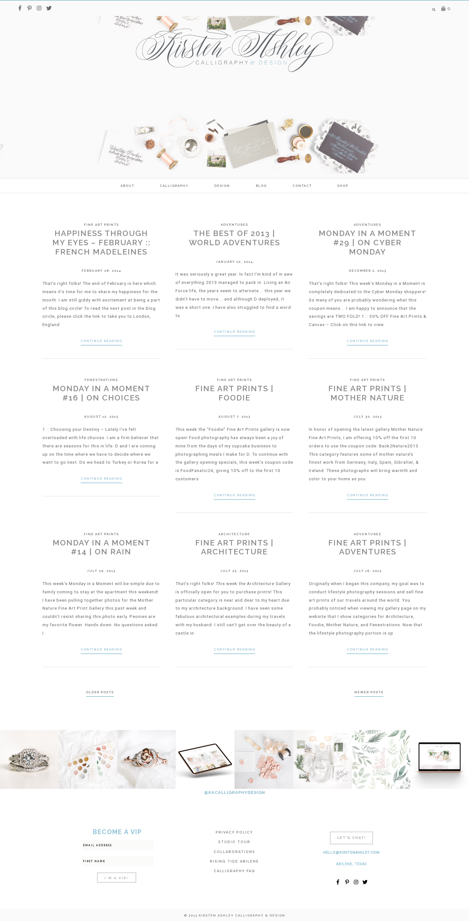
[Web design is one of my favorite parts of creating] (439, 759)
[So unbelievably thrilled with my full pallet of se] (88, 759)
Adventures (234, 224)
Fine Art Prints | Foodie (234, 393)
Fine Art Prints (101, 224)
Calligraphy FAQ (234, 871)
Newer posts (368, 692)
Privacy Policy (234, 832)
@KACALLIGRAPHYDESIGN (234, 792)
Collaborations (234, 852)
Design (222, 185)
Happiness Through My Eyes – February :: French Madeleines (101, 242)
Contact (302, 185)
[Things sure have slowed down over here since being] (146, 759)
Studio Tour (234, 842)
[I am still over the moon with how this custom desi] (263, 759)
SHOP (342, 185)
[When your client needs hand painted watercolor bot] (381, 759)
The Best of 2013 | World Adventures (234, 238)
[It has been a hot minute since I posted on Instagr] (29, 759)
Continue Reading (101, 341)
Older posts (100, 692)
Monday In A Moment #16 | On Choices (101, 393)
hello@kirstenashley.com (351, 852)
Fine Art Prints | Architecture (234, 547)
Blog (261, 185)
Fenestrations (101, 380)
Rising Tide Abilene (234, 861)
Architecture (234, 534)
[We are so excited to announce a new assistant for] (322, 759)
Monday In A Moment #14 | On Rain (101, 547)
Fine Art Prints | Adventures (367, 547)
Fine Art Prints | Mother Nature (367, 393)
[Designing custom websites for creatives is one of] (205, 759)
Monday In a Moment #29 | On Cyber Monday (367, 242)
